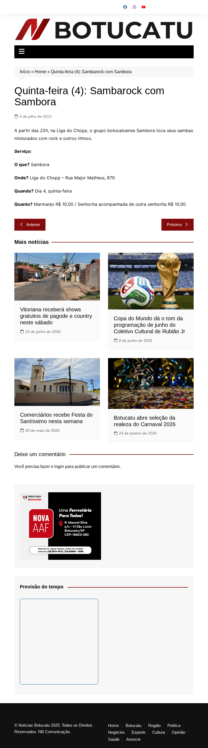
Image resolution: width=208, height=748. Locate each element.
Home (40, 71)
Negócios (116, 732)
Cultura (158, 732)
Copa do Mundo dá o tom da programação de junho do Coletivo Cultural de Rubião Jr (149, 324)
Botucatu (133, 725)
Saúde (113, 739)
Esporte (138, 732)
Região (154, 725)
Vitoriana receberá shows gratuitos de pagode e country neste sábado (56, 315)
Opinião (178, 732)
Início (25, 71)
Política (173, 725)
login (59, 466)
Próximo (174, 224)
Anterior (33, 224)
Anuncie (133, 739)
